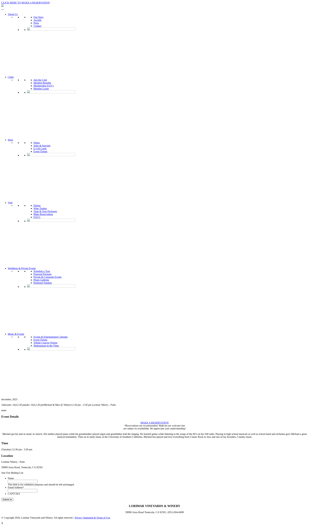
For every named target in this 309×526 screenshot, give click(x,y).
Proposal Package (42, 274)
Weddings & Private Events (22, 268)
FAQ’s (36, 217)
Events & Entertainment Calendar (50, 337)
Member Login (41, 88)
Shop (10, 139)
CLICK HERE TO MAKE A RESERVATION (25, 2)
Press (36, 23)
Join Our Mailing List (12, 472)
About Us (13, 14)
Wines (36, 142)
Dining (37, 205)
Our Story (38, 17)
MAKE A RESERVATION (154, 422)
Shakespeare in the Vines (46, 345)
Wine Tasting (40, 208)
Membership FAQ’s (43, 85)
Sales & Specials (41, 145)
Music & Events (16, 334)
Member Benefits (42, 82)
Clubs (11, 77)
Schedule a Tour (41, 271)
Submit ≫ (7, 499)
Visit (10, 202)
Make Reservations (43, 214)
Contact (37, 25)
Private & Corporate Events (47, 277)
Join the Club (40, 80)
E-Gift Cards (40, 148)
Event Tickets (40, 151)
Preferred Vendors (42, 282)
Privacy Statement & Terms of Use (92, 517)
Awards (37, 20)
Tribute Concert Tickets (45, 342)
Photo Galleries (41, 280)
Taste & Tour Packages (45, 211)
